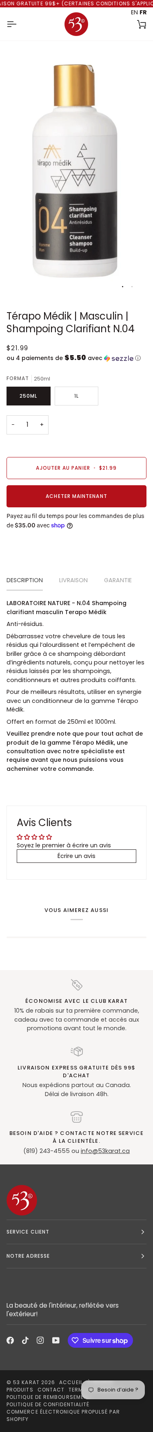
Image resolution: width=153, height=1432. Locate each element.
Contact (51, 1389)
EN (134, 12)
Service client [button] (28, 1231)
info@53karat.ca (105, 1151)
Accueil (71, 1382)
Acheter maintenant (76, 496)
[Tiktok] (25, 1340)
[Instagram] (40, 1340)
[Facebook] (10, 1340)
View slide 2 (132, 286)
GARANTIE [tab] (118, 580)
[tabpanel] (76, 686)
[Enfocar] (22, 282)
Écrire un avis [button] (76, 856)
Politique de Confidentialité (48, 1404)
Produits (20, 1389)
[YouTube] (56, 1340)
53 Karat (26, 1382)
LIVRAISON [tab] (73, 580)
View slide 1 (122, 286)
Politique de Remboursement (49, 1397)
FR (143, 12)
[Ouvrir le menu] (19, 24)
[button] (76, 358)
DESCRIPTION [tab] (25, 580)
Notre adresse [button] (28, 1255)
